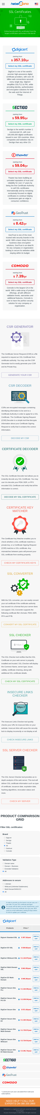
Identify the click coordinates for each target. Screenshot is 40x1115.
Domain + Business (11, 866)
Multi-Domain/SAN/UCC (13, 889)
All (7, 846)
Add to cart (36, 937)
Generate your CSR (20, 375)
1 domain (8, 884)
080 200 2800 (28, 1103)
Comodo (9, 851)
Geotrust (9, 848)
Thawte (8, 843)
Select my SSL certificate (20, 66)
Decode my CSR (20, 438)
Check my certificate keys (20, 563)
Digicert (8, 838)
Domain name (9, 863)
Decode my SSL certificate (20, 497)
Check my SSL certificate (20, 681)
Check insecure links (20, 739)
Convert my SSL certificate (20, 624)
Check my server (20, 801)
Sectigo (8, 840)
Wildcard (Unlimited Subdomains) (16, 886)
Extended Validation (11, 869)
